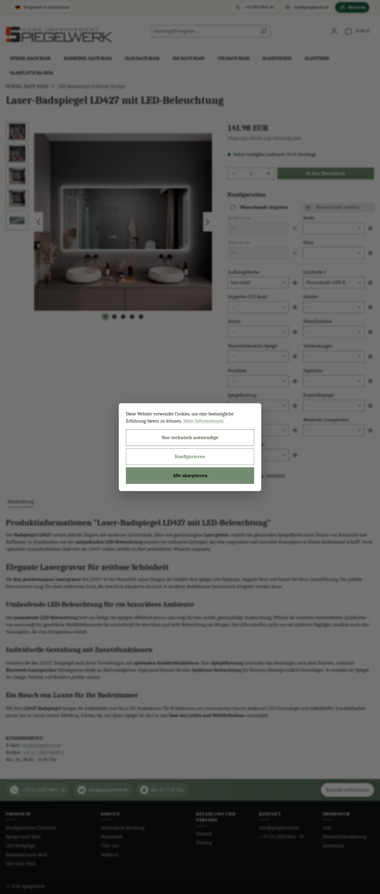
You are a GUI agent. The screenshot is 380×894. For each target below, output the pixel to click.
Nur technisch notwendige (190, 437)
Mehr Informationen (203, 421)
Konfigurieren (190, 456)
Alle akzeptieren (190, 475)
